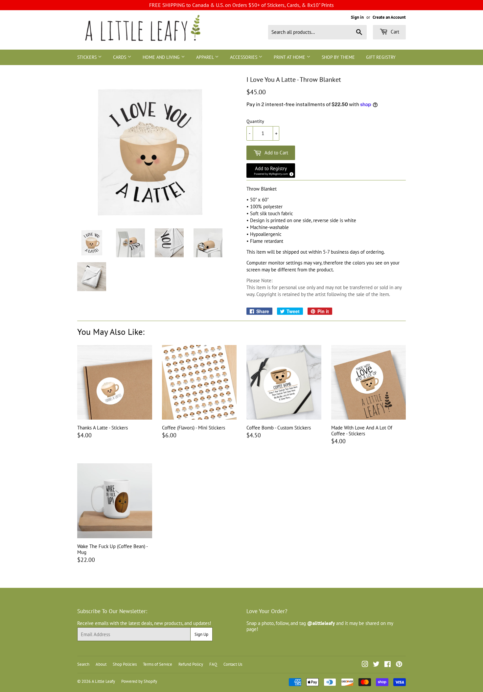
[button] (270, 170)
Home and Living (162, 57)
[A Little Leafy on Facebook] (387, 665)
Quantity (255, 121)
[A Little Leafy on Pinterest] (399, 665)
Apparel (205, 57)
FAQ (213, 664)
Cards (120, 57)
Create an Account (389, 17)
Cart (394, 32)
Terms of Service (157, 664)
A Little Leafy (103, 681)
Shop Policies (125, 664)
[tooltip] (290, 173)
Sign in (357, 17)
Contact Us (232, 664)
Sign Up (201, 634)
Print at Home (290, 57)
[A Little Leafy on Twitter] (376, 665)
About (101, 664)
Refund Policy (190, 664)
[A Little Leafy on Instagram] (365, 665)
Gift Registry (381, 57)
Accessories (244, 57)
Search (83, 664)
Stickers (87, 57)
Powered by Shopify (139, 681)
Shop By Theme (338, 57)
